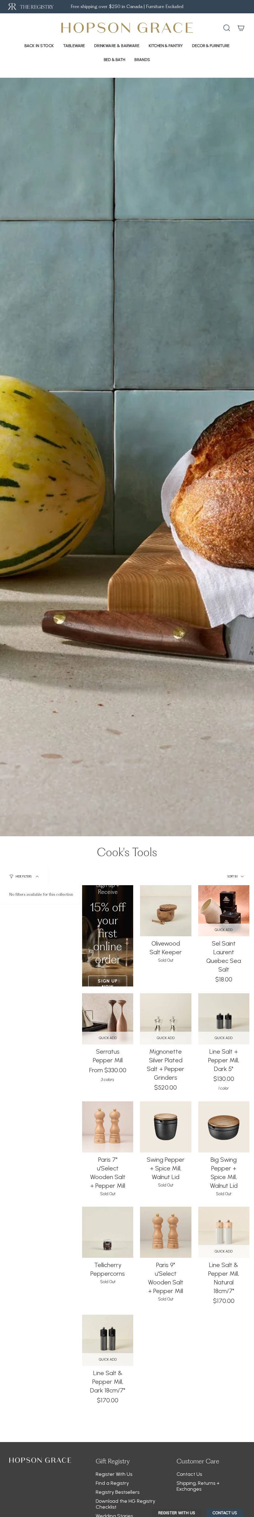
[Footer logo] (40, 1460)
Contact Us (189, 1474)
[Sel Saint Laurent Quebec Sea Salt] (223, 910)
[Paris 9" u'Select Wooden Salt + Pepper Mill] (165, 1232)
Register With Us (114, 1474)
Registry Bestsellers (117, 1492)
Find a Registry (112, 1483)
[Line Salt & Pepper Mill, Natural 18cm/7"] (223, 1232)
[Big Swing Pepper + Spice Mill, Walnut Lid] (223, 1126)
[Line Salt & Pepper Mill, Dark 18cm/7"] (107, 1340)
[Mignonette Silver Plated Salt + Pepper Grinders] (165, 1018)
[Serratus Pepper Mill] (107, 1018)
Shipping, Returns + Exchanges (198, 1486)
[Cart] (241, 28)
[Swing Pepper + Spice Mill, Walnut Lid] (165, 1126)
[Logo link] (30, 6)
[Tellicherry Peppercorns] (107, 1232)
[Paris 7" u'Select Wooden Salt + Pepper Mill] (107, 1126)
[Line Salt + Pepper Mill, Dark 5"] (223, 1018)
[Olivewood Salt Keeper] (165, 910)
